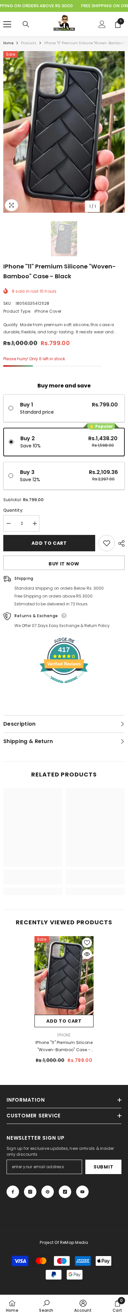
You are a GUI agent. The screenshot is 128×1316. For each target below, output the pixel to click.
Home (8, 43)
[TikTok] (65, 1192)
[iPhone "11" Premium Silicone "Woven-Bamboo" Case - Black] (64, 975)
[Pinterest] (47, 1192)
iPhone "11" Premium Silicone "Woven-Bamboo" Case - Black (64, 1046)
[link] (32, 880)
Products (29, 43)
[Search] (26, 24)
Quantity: (13, 510)
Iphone (64, 1035)
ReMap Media (74, 1242)
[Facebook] (13, 1192)
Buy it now (64, 563)
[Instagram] (30, 1192)
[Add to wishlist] (106, 543)
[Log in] (102, 24)
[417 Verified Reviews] (64, 687)
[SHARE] (120, 543)
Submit (103, 1167)
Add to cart (49, 543)
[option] (64, 132)
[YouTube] (82, 1192)
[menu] (7, 24)
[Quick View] (87, 954)
